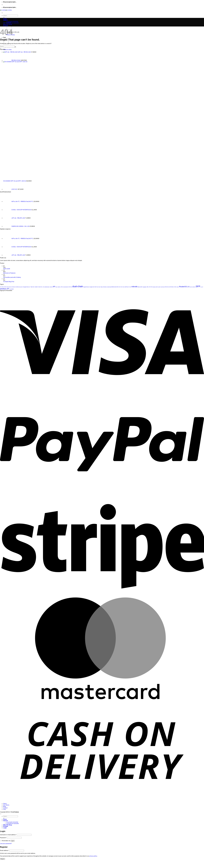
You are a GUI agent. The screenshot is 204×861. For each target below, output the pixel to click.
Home (5, 18)
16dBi (36, 286)
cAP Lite (62, 286)
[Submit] (3, 17)
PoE (150, 286)
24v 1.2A (42, 286)
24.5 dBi (38, 286)
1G (0, 286)
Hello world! (6, 268)
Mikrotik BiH (140, 286)
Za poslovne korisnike (12, 23)
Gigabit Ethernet (86, 286)
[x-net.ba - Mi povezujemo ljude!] (6, 10)
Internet (5, 20)
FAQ (4, 809)
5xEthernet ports (19, 286)
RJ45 (175, 286)
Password (3, 837)
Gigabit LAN (92, 286)
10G (34, 286)
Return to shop (7, 49)
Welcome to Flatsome (9, 273)
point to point (157, 286)
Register (2, 858)
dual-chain (77, 286)
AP (54, 287)
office (148, 286)
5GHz (3, 286)
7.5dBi (31, 286)
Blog (4, 806)
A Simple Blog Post (8, 281)
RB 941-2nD (167, 286)
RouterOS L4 (184, 287)
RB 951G (172, 286)
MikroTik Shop (7, 825)
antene (51, 286)
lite (123, 286)
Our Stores (6, 805)
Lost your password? (6, 843)
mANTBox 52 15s (127, 286)
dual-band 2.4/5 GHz (68, 286)
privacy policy (93, 856)
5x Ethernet (13, 286)
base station (57, 286)
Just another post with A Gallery (12, 277)
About (5, 803)
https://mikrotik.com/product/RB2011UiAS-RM (109, 286)
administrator (46, 286)
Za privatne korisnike (12, 21)
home (99, 286)
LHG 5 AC (121, 286)
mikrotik (134, 287)
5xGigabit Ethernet (26, 286)
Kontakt (5, 25)
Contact (5, 808)
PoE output (153, 286)
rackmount (163, 286)
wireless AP (4, 289)
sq (200, 286)
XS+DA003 (11, 289)
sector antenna (192, 286)
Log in (12, 840)
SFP (198, 286)
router (178, 286)
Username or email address (8, 834)
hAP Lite (96, 286)
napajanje (144, 286)
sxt (202, 286)
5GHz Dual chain (7, 286)
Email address (4, 850)
